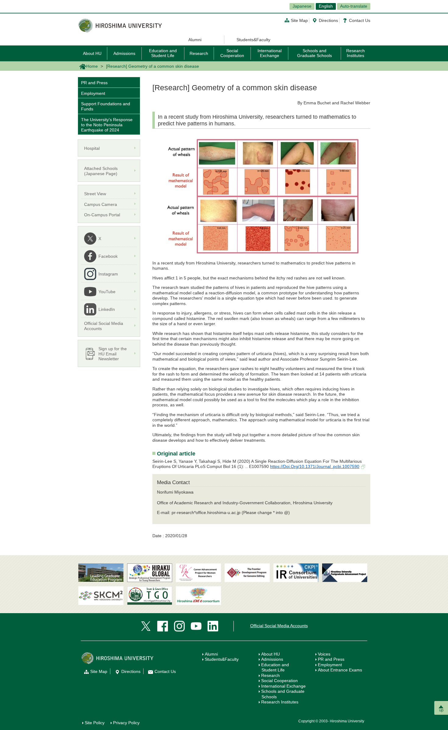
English (326, 6)
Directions (328, 20)
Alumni (194, 39)
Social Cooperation (232, 53)
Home (92, 66)
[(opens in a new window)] (198, 573)
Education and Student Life (163, 53)
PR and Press (94, 82)
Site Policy (95, 722)
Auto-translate (353, 6)
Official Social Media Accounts (279, 625)
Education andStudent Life (275, 667)
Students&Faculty (253, 39)
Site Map (299, 20)
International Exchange (270, 53)
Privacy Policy (126, 722)
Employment (93, 93)
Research (199, 53)
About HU (92, 53)
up (441, 710)
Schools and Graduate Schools (314, 53)
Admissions (124, 53)
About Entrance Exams (340, 669)
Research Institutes (355, 53)
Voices (324, 654)
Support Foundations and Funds (105, 106)
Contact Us (359, 20)
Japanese (302, 6)
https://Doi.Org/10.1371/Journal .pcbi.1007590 (314, 466)
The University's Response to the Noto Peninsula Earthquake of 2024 (107, 124)
